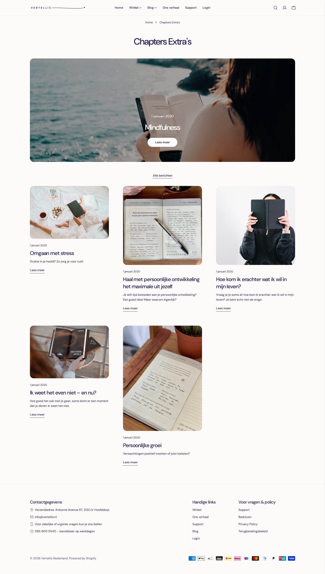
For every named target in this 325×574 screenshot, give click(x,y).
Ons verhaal (200, 517)
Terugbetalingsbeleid (253, 531)
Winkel (196, 510)
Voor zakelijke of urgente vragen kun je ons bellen (68, 524)
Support (198, 524)
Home (149, 22)
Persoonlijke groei (142, 445)
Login (196, 538)
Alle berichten (162, 175)
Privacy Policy (248, 524)
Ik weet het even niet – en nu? (63, 392)
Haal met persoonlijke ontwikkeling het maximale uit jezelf (161, 283)
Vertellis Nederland (54, 558)
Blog (195, 531)
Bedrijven (244, 517)
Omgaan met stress (52, 253)
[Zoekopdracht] (275, 7)
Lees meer (162, 142)
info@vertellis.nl (46, 517)
